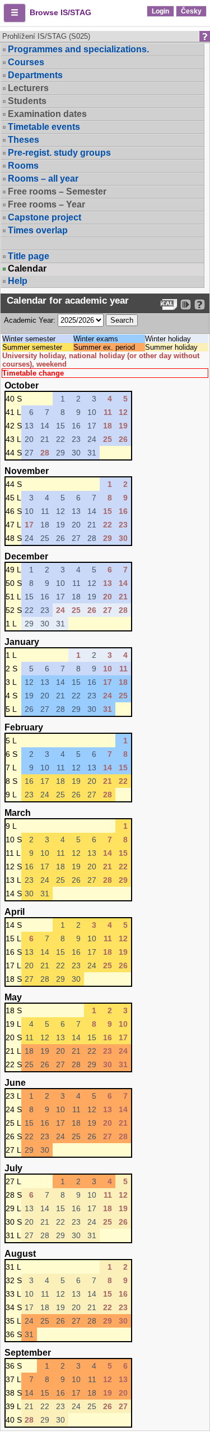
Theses (23, 140)
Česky (191, 11)
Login (160, 11)
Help (17, 281)
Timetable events (44, 127)
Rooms (23, 165)
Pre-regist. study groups (59, 152)
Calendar (27, 269)
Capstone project (44, 217)
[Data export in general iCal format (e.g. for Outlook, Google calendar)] (169, 304)
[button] (14, 12)
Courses (26, 62)
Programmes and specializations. (78, 49)
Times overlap (38, 230)
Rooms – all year (43, 178)
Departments (35, 75)
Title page (28, 256)
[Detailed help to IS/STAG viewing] (200, 304)
